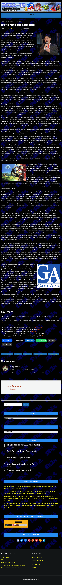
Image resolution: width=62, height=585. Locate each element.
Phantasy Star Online (8, 562)
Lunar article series (40, 354)
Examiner (5, 323)
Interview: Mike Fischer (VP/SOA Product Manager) (23, 444)
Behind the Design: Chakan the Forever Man (20, 463)
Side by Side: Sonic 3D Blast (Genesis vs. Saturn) (22, 451)
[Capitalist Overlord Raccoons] (23, 525)
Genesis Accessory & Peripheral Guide (19, 470)
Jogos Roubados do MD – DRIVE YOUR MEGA (17, 498)
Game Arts (28, 354)
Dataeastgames (38, 327)
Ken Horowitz (12, 29)
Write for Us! (36, 564)
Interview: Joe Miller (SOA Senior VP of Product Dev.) (30, 493)
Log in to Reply (30, 369)
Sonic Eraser (5, 557)
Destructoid (45, 336)
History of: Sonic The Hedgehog (14, 488)
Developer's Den (7, 21)
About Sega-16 (37, 557)
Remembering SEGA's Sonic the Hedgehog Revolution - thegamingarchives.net (29, 486)
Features (19, 21)
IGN (38, 329)
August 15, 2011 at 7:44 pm (17, 369)
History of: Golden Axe (47, 496)
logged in (12, 389)
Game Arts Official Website (37, 325)
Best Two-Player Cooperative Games (18, 457)
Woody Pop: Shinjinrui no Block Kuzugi (13, 565)
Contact (34, 567)
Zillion (3, 560)
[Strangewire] (8, 525)
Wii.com (33, 331)
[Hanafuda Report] (16, 525)
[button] (31, 14)
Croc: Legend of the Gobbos (10, 567)
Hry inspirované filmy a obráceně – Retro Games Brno (21, 496)
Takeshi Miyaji (53, 354)
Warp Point (19, 522)
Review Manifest (37, 560)
